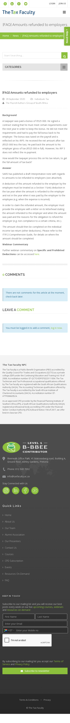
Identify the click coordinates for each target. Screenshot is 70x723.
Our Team (10, 528)
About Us (10, 521)
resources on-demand (18, 609)
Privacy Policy (22, 664)
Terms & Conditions (29, 699)
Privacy (47, 699)
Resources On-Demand (17, 573)
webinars (58, 606)
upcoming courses (43, 606)
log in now (56, 327)
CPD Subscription (14, 560)
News (16, 35)
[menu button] (64, 12)
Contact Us (11, 547)
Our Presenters (13, 541)
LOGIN (52, 3)
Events (8, 567)
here (37, 254)
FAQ (7, 580)
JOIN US (62, 3)
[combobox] (9, 630)
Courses (9, 554)
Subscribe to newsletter (36, 670)
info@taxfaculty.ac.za (18, 476)
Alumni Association (15, 534)
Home (5, 35)
